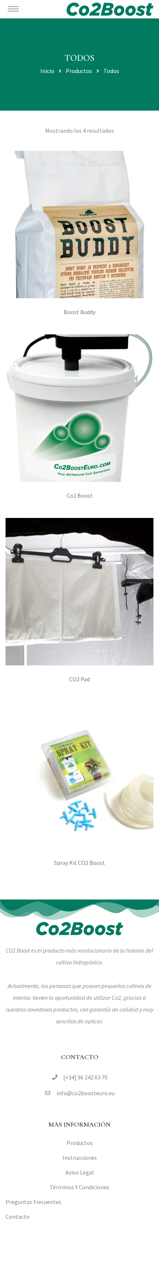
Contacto (18, 1216)
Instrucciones (79, 1157)
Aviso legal (79, 1172)
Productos (80, 1143)
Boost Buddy (79, 312)
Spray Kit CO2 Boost (79, 862)
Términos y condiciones (79, 1187)
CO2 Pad (79, 679)
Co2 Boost (80, 495)
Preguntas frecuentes (33, 1201)
